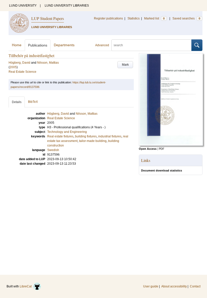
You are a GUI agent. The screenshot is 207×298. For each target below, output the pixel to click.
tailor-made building (93, 141)
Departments (64, 45)
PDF (161, 148)
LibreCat (26, 286)
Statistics (133, 18)
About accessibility (174, 286)
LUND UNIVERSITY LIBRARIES (67, 5)
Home (16, 45)
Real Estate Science (22, 71)
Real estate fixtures (60, 136)
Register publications (108, 18)
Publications (37, 45)
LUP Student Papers (47, 18)
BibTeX (33, 102)
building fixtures (86, 136)
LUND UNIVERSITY (23, 5)
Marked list (154, 18)
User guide (150, 286)
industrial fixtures (109, 136)
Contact (195, 286)
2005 (13, 67)
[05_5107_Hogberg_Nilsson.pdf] (171, 144)
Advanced (102, 45)
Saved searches (186, 18)
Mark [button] (125, 64)
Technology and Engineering (67, 132)
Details (16, 102)
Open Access (148, 148)
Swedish (53, 150)
